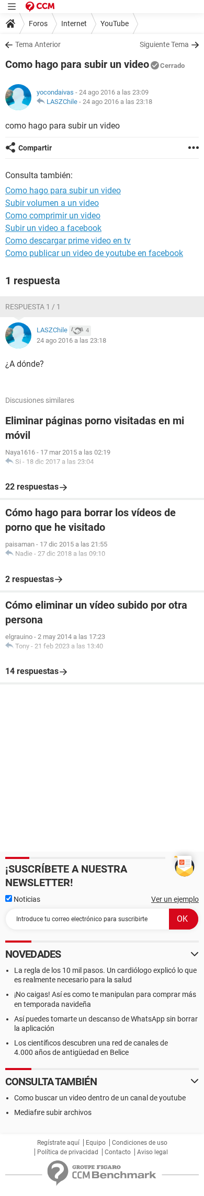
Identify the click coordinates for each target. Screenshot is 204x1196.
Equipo (96, 1142)
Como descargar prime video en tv (68, 241)
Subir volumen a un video (52, 203)
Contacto (118, 1152)
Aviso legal (152, 1152)
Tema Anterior (38, 44)
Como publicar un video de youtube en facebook (94, 253)
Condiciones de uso (139, 1142)
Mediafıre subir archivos (53, 1112)
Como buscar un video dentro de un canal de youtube (100, 1098)
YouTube (114, 23)
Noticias (26, 899)
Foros (38, 23)
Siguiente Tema (164, 44)
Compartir (35, 148)
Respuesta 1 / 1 (33, 307)
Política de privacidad (67, 1152)
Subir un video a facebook (53, 228)
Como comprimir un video (52, 215)
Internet (74, 23)
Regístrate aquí (58, 1142)
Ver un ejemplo (175, 899)
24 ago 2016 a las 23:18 (117, 102)
